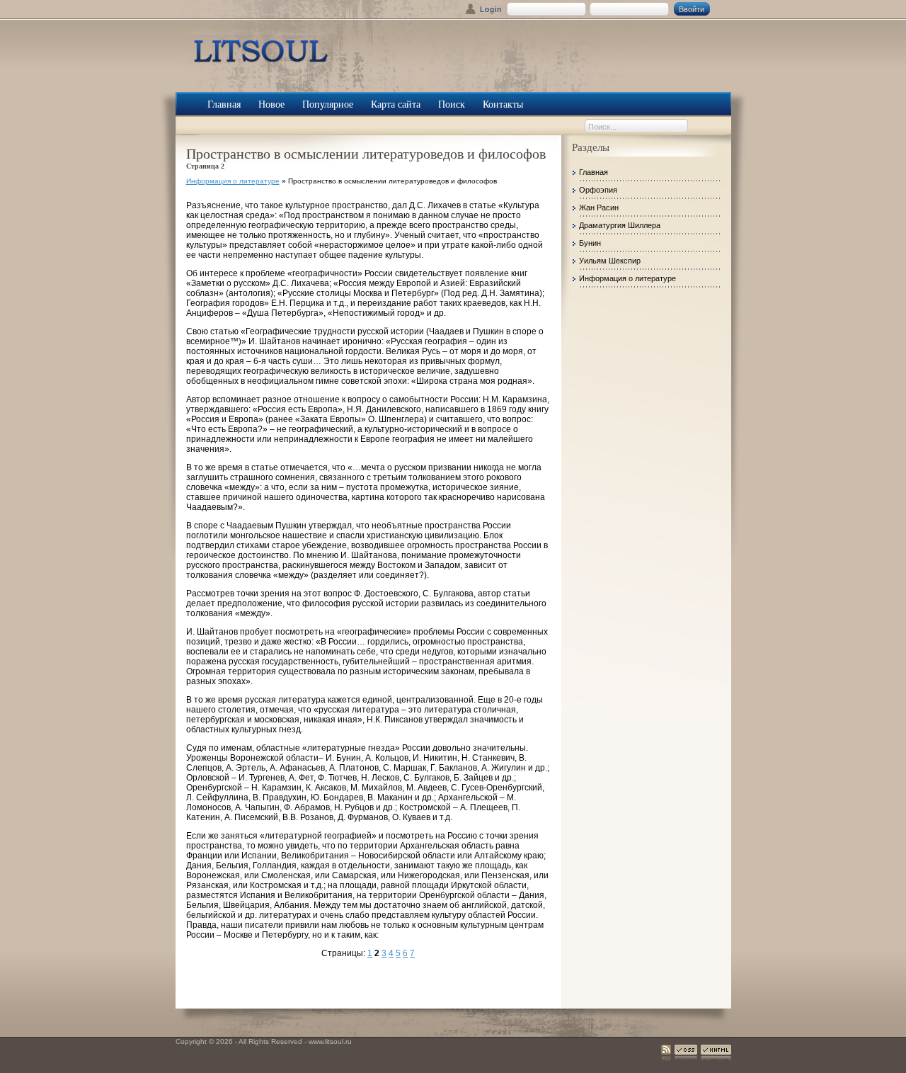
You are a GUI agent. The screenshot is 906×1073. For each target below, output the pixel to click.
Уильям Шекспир (610, 260)
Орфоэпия (598, 190)
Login (491, 9)
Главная (593, 172)
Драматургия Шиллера (619, 225)
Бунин (590, 243)
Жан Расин (599, 207)
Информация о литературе (233, 181)
